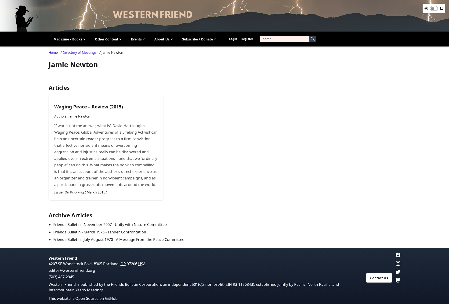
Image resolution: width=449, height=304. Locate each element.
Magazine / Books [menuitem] (68, 39)
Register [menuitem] (247, 39)
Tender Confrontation (127, 232)
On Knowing (74, 192)
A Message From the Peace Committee (150, 239)
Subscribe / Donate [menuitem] (197, 39)
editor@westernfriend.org (72, 270)
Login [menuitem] (233, 39)
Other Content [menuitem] (106, 39)
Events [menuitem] (136, 39)
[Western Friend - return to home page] (224, 16)
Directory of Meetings (80, 52)
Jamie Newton (79, 116)
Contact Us (379, 278)
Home (53, 52)
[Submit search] (312, 39)
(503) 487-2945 (61, 276)
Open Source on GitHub (97, 298)
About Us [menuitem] (162, 39)
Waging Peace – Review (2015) (88, 107)
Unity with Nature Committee (141, 224)
